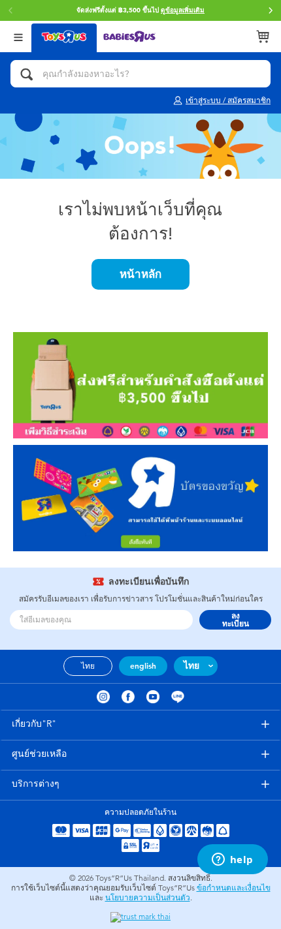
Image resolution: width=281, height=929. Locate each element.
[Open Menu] (18, 36)
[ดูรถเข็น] (263, 36)
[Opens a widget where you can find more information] (232, 860)
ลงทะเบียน (235, 619)
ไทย (88, 666)
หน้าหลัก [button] (140, 274)
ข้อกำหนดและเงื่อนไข (234, 887)
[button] (270, 10)
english (143, 666)
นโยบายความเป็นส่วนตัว (147, 897)
